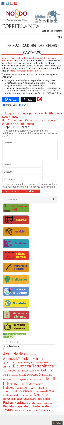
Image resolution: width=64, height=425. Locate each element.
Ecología (22, 375)
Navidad (29, 395)
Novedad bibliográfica (16, 398)
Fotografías (22, 380)
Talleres (36, 410)
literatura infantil (10, 391)
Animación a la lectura (23, 358)
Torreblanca (45, 410)
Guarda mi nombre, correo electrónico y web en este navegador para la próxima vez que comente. (29, 185)
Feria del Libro (10, 379)
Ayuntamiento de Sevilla (13, 362)
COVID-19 (20, 371)
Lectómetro (32, 388)
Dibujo (6, 374)
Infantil (48, 378)
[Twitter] (7, 3)
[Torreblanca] (32, 15)
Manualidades (25, 390)
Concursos (9, 370)
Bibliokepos (39, 362)
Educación (34, 374)
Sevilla (29, 410)
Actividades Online (33, 355)
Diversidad (14, 375)
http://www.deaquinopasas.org (25, 70)
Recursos (47, 403)
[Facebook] (3, 3)
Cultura (46, 370)
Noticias (41, 394)
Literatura (42, 388)
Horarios (38, 379)
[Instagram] (12, 3)
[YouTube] (16, 3)
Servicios (22, 410)
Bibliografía (29, 362)
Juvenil (24, 387)
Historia (30, 380)
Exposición (47, 375)
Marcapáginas (40, 391)
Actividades (14, 353)
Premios (39, 403)
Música (19, 395)
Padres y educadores (19, 402)
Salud (15, 410)
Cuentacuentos (32, 370)
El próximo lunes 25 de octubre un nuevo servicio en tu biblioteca (28, 122)
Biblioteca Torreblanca (33, 366)
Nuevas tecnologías (40, 398)
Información (15, 383)
